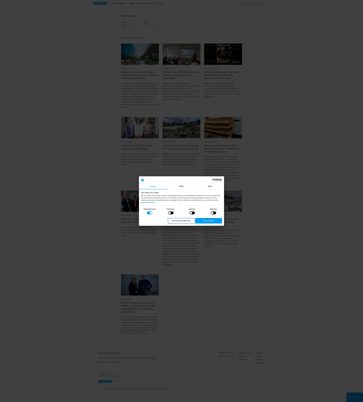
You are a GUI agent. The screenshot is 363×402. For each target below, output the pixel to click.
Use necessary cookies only (181, 221)
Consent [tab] (153, 186)
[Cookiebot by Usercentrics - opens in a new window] (213, 180)
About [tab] (210, 186)
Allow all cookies (208, 221)
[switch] (171, 212)
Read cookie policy (147, 202)
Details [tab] (181, 186)
